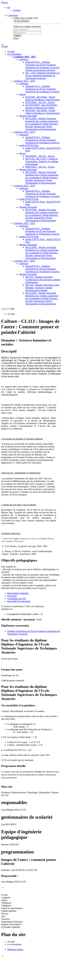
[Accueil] (4, 2)
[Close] (2, 887)
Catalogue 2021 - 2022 (24, 261)
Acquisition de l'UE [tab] (16, 598)
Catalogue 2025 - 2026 (24, 81)
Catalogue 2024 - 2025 (24, 132)
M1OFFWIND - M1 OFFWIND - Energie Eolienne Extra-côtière (41, 106)
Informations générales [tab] (18, 593)
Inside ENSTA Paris (29, 145)
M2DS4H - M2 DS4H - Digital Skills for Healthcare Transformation (42, 111)
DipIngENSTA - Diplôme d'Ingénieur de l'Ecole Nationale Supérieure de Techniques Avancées (42, 89)
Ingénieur (23, 59)
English (16, 10)
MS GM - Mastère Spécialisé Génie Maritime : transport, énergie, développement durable (42, 288)
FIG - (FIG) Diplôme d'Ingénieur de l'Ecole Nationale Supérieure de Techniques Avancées (42, 76)
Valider (17, 36)
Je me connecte (21, 21)
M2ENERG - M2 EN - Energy (40, 167)
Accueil (11, 51)
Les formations (14, 54)
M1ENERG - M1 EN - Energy (40, 102)
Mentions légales (15, 949)
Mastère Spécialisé (28, 116)
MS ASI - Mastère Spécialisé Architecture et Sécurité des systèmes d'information (42, 280)
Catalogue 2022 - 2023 (24, 223)
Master (22, 94)
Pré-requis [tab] (12, 596)
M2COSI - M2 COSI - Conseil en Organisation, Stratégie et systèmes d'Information (41, 161)
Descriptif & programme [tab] (18, 601)
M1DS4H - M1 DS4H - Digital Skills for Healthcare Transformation (42, 98)
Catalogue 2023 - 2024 (24, 185)
